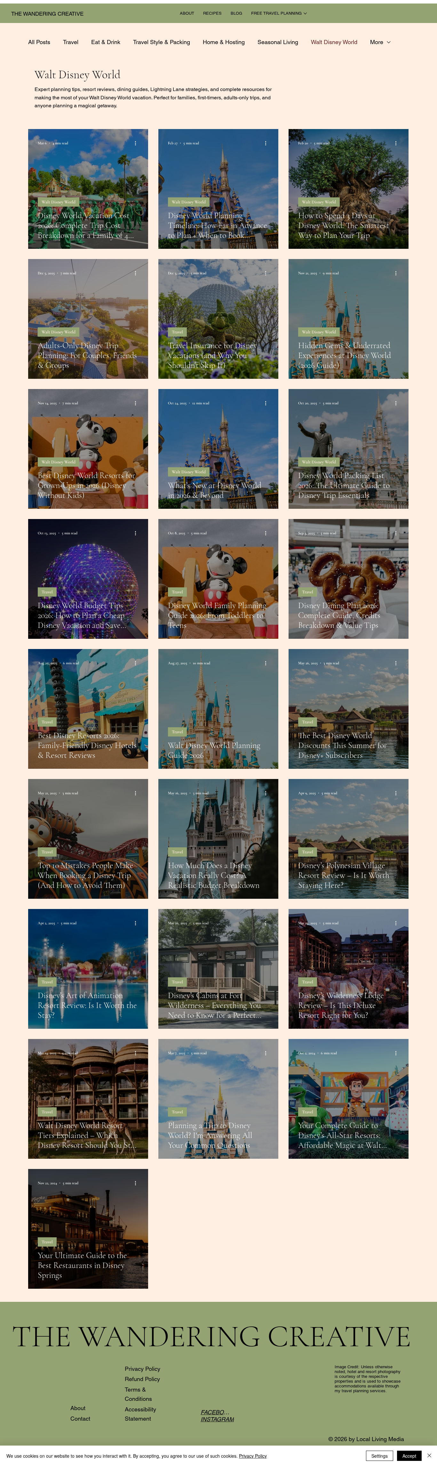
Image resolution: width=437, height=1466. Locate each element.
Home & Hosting (224, 42)
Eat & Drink (105, 42)
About (77, 1408)
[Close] (429, 1456)
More (376, 42)
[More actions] (137, 143)
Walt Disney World (334, 42)
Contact (80, 1418)
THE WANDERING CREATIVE (47, 14)
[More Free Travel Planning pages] (305, 13)
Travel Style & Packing (161, 42)
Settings (379, 1456)
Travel (70, 42)
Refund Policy (142, 1379)
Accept (409, 1456)
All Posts (39, 42)
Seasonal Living (278, 42)
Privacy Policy (142, 1368)
